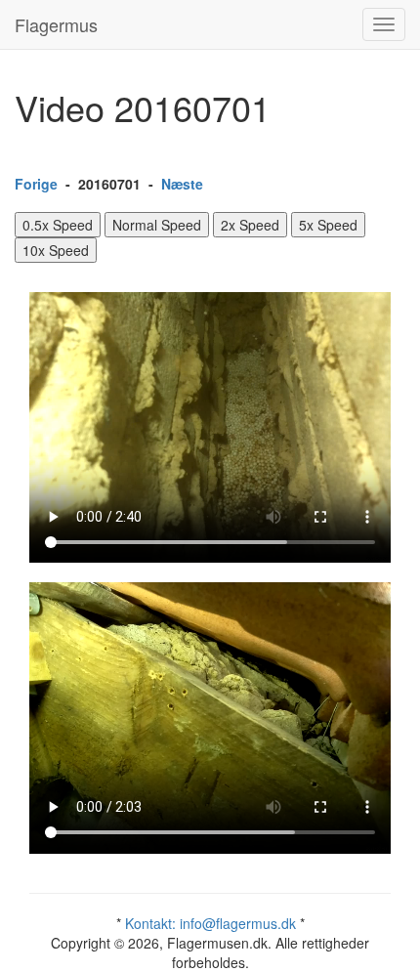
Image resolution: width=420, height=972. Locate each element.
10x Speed (55, 250)
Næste (182, 183)
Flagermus (56, 24)
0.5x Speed (57, 224)
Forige (36, 183)
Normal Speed (156, 224)
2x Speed (250, 224)
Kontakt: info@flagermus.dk (210, 923)
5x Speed (328, 224)
